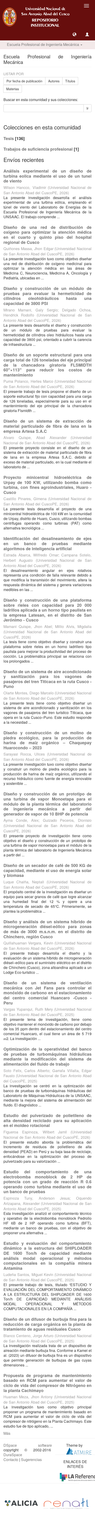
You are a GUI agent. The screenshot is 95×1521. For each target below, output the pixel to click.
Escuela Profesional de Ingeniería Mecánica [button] (43, 44)
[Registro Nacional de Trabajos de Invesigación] (66, 1503)
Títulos (70, 81)
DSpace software (27, 1445)
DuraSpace (12, 1454)
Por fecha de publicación (24, 81)
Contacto (10, 1459)
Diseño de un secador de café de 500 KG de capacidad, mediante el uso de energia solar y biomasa (47, 870)
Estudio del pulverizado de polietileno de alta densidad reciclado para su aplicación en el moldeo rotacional (47, 1120)
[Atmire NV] (79, 1450)
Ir (87, 108)
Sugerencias (31, 1459)
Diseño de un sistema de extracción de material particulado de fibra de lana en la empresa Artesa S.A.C (47, 426)
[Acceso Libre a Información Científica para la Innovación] (21, 1503)
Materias (12, 89)
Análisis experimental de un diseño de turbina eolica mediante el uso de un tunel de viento (47, 176)
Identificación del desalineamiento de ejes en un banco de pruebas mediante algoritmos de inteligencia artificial (47, 543)
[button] (74, 34)
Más (6, 1433)
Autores (53, 81)
